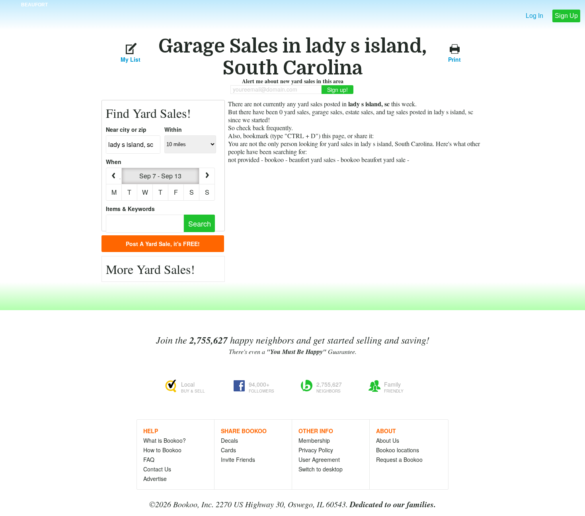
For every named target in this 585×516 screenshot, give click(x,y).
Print (454, 58)
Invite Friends (238, 459)
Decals (229, 440)
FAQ (148, 459)
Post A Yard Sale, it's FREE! (163, 244)
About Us (387, 440)
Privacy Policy (315, 450)
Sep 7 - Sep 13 (160, 175)
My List (130, 58)
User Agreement (319, 459)
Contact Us (157, 469)
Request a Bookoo (399, 459)
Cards (228, 450)
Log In (534, 15)
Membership (314, 440)
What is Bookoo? (164, 440)
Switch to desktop (320, 469)
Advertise (155, 479)
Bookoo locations (397, 450)
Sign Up (566, 15)
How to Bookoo (162, 450)
